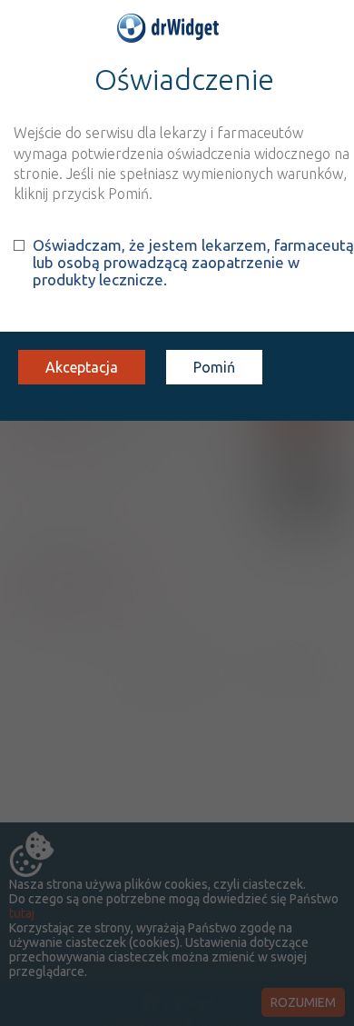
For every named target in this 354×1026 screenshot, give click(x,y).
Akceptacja (81, 367)
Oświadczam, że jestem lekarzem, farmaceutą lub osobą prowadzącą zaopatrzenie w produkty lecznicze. (193, 262)
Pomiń (214, 367)
